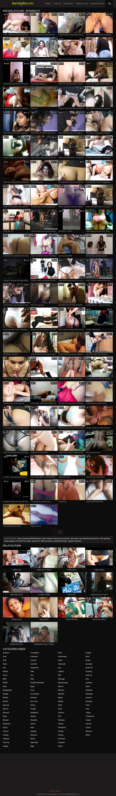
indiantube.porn (97, 4)
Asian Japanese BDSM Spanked (29, 538)
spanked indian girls (60, 541)
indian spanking (9, 541)
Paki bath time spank (23, 541)
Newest (48, 4)
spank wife (36, 541)
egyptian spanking (74, 541)
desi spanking (105, 538)
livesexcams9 (54, 791)
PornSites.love (82, 4)
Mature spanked (46, 541)
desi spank (74, 538)
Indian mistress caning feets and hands (56, 538)
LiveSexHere (68, 4)
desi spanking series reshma (89, 538)
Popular (57, 4)
